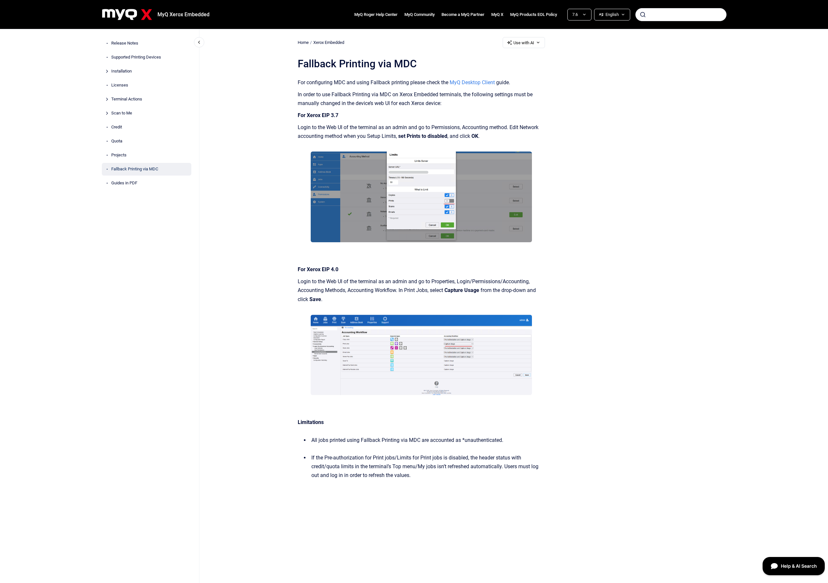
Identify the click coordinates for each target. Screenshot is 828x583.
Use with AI (523, 42)
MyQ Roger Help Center (376, 14)
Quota (116, 141)
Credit (116, 127)
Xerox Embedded (328, 42)
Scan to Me (121, 113)
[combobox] (681, 14)
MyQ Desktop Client (472, 82)
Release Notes (124, 43)
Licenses (119, 85)
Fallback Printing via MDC (134, 169)
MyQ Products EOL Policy (533, 14)
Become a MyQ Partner (462, 14)
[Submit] (643, 14)
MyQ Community (419, 14)
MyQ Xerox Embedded (183, 14)
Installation (121, 71)
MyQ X (497, 14)
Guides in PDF (124, 183)
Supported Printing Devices (136, 57)
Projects (119, 155)
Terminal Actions (126, 99)
